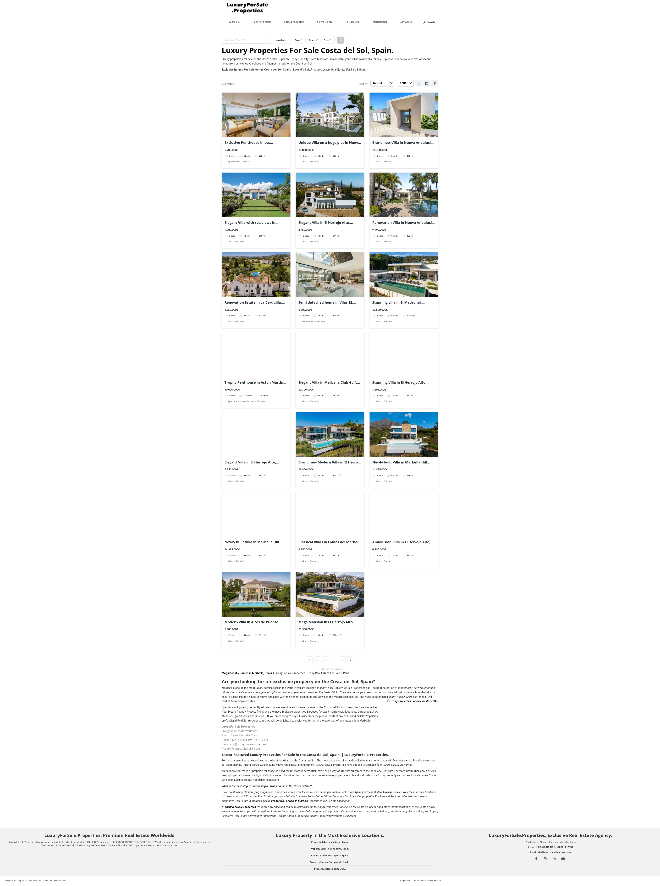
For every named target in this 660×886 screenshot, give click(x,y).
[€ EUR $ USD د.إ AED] (405, 84)
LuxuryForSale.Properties (240, 807)
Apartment (233, 161)
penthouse (248, 401)
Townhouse (308, 321)
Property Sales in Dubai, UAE (330, 868)
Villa (304, 161)
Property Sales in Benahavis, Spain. (329, 848)
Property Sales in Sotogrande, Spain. (330, 862)
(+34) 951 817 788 (564, 846)
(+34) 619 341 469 (544, 846)
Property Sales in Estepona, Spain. (330, 855)
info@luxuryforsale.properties (554, 851)
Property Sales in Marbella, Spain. (330, 842)
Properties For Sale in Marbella (290, 801)
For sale (246, 161)
